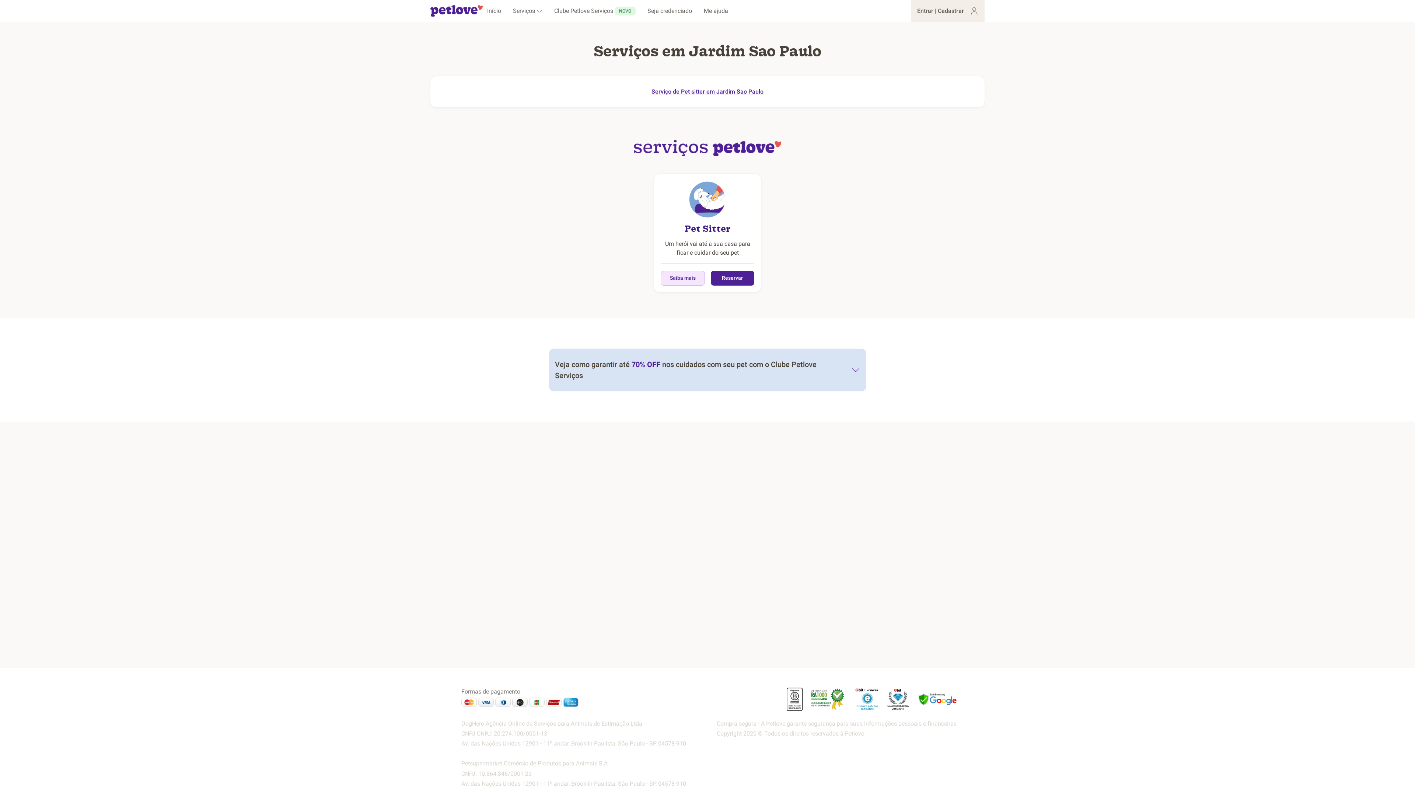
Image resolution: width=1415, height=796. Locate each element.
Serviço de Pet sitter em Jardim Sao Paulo (707, 91)
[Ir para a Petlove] (456, 11)
